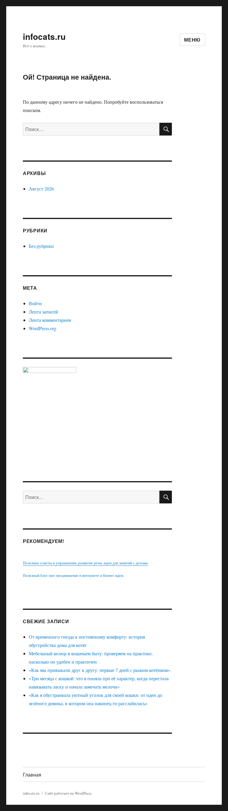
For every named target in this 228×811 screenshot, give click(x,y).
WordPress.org (42, 328)
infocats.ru (44, 36)
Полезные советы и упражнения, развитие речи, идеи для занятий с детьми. (85, 563)
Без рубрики (41, 246)
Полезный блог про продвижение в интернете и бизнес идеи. (73, 575)
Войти (35, 303)
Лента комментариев (50, 320)
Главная (32, 774)
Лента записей (43, 311)
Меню (192, 39)
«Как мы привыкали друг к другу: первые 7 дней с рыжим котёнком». (100, 670)
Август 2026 (41, 188)
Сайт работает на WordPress (68, 793)
